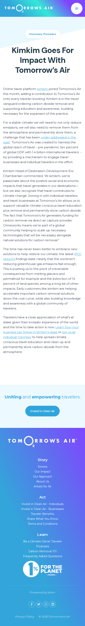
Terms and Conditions (43, 524)
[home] (28, 8)
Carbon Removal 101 (42, 551)
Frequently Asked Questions (42, 556)
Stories (42, 466)
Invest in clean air (42, 411)
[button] (76, 8)
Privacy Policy (24, 616)
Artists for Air (42, 486)
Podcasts (42, 546)
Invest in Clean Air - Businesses (42, 509)
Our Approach (42, 476)
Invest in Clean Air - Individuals (42, 504)
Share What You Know (42, 519)
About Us (42, 481)
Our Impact (43, 471)
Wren (51, 592)
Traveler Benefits (42, 514)
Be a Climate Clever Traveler (42, 541)
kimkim (42, 89)
